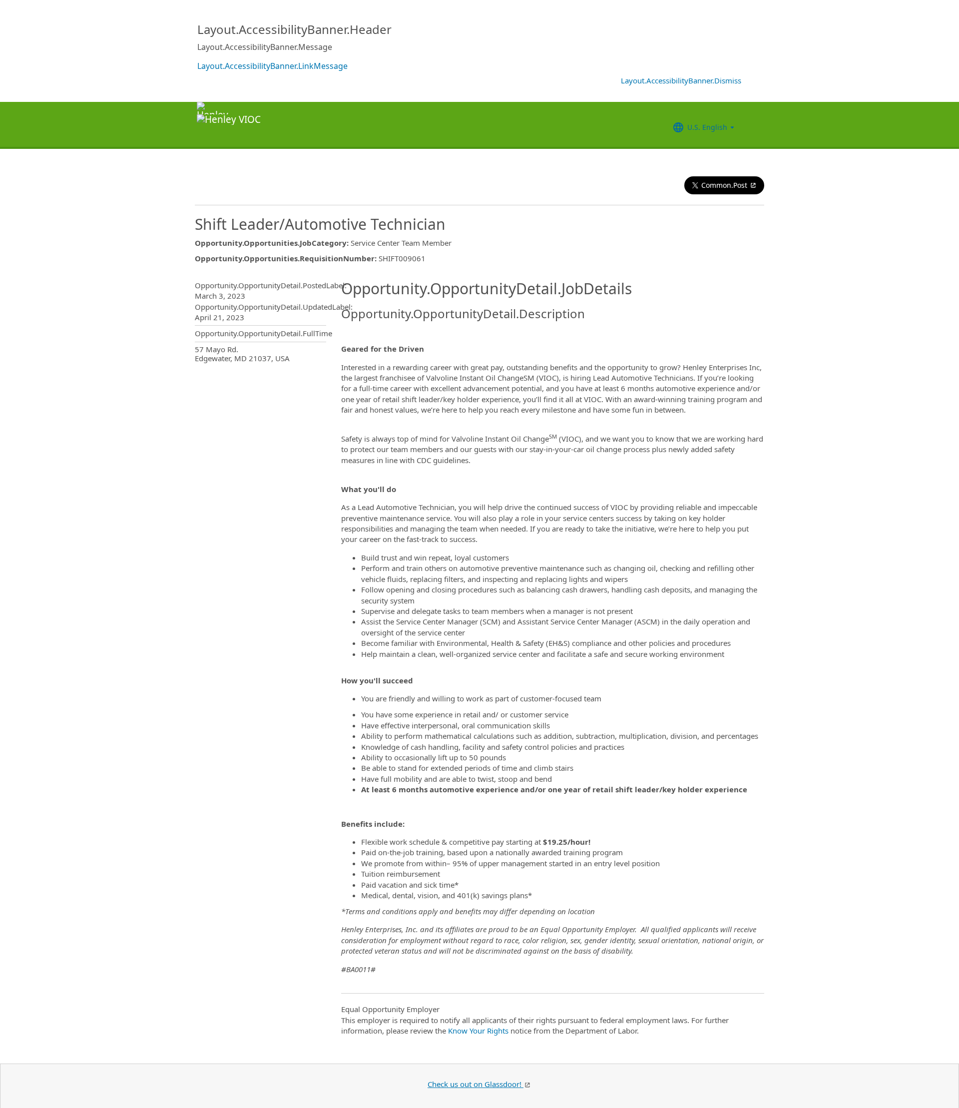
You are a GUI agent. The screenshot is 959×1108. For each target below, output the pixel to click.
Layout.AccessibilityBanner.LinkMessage (272, 65)
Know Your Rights (478, 1031)
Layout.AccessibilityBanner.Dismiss (681, 80)
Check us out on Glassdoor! (475, 1084)
